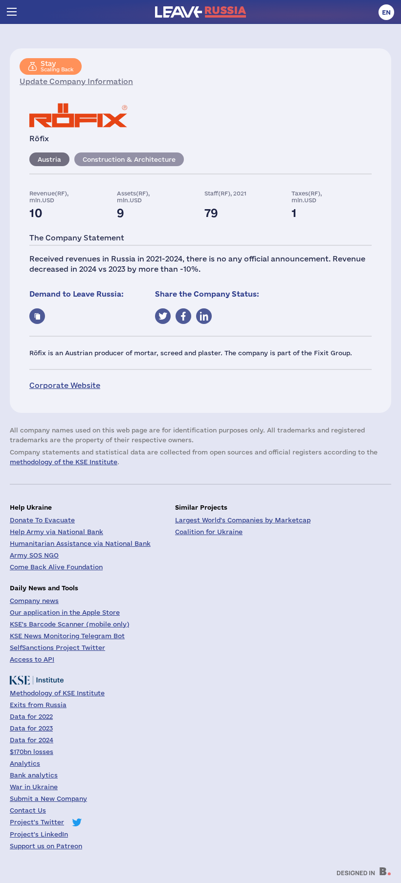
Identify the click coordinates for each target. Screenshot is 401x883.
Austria (49, 159)
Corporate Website (64, 385)
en (386, 12)
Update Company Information (76, 81)
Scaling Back (57, 66)
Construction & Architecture (129, 159)
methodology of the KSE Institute (63, 461)
